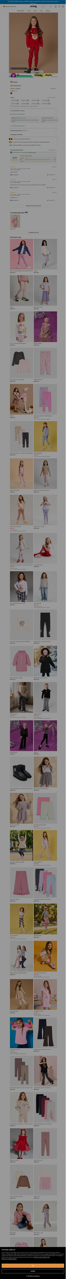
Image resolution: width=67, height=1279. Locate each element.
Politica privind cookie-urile (41, 1257)
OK (33, 1266)
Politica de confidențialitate (9, 1259)
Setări (33, 1271)
